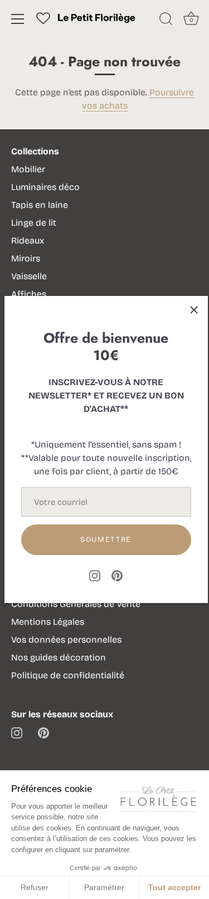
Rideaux (27, 240)
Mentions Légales (47, 621)
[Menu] (18, 19)
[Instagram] (94, 575)
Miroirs (25, 258)
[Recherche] (166, 20)
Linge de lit (33, 222)
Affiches (28, 294)
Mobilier (28, 169)
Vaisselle (29, 276)
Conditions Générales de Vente (75, 604)
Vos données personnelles (66, 639)
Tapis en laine (39, 205)
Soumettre (106, 539)
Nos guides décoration (58, 657)
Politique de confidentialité (67, 675)
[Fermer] (194, 310)
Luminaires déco (45, 187)
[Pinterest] (117, 575)
